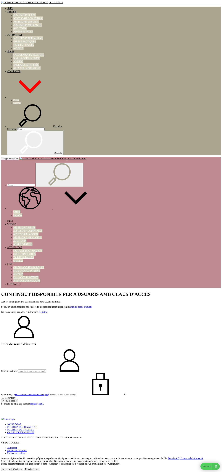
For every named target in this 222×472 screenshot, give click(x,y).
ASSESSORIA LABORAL (26, 21)
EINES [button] (10, 51)
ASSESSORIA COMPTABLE (28, 18)
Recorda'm (9, 398)
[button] (30, 97)
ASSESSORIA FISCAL (24, 15)
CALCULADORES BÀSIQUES (28, 54)
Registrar (43, 312)
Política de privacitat (17, 450)
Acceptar (6, 469)
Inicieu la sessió (9, 401)
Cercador (11, 129)
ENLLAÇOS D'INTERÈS (26, 64)
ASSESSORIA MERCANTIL (27, 25)
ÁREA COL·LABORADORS (26, 68)
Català (16, 100)
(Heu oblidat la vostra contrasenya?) (31, 394)
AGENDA (18, 61)
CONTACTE (13, 71)
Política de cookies (16, 453)
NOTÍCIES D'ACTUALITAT (28, 38)
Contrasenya (25, 394)
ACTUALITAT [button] (14, 35)
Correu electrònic (9, 371)
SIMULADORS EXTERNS (26, 58)
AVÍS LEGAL (14, 424)
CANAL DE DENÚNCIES (20, 432)
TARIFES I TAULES (23, 44)
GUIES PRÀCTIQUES (24, 41)
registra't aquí (36, 403)
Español (17, 103)
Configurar (17, 469)
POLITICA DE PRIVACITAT (22, 427)
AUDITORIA (20, 28)
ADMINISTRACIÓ (23, 31)
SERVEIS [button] (12, 11)
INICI (10, 8)
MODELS (18, 48)
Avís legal (12, 447)
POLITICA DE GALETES (20, 429)
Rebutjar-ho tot (31, 469)
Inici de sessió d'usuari (81, 307)
